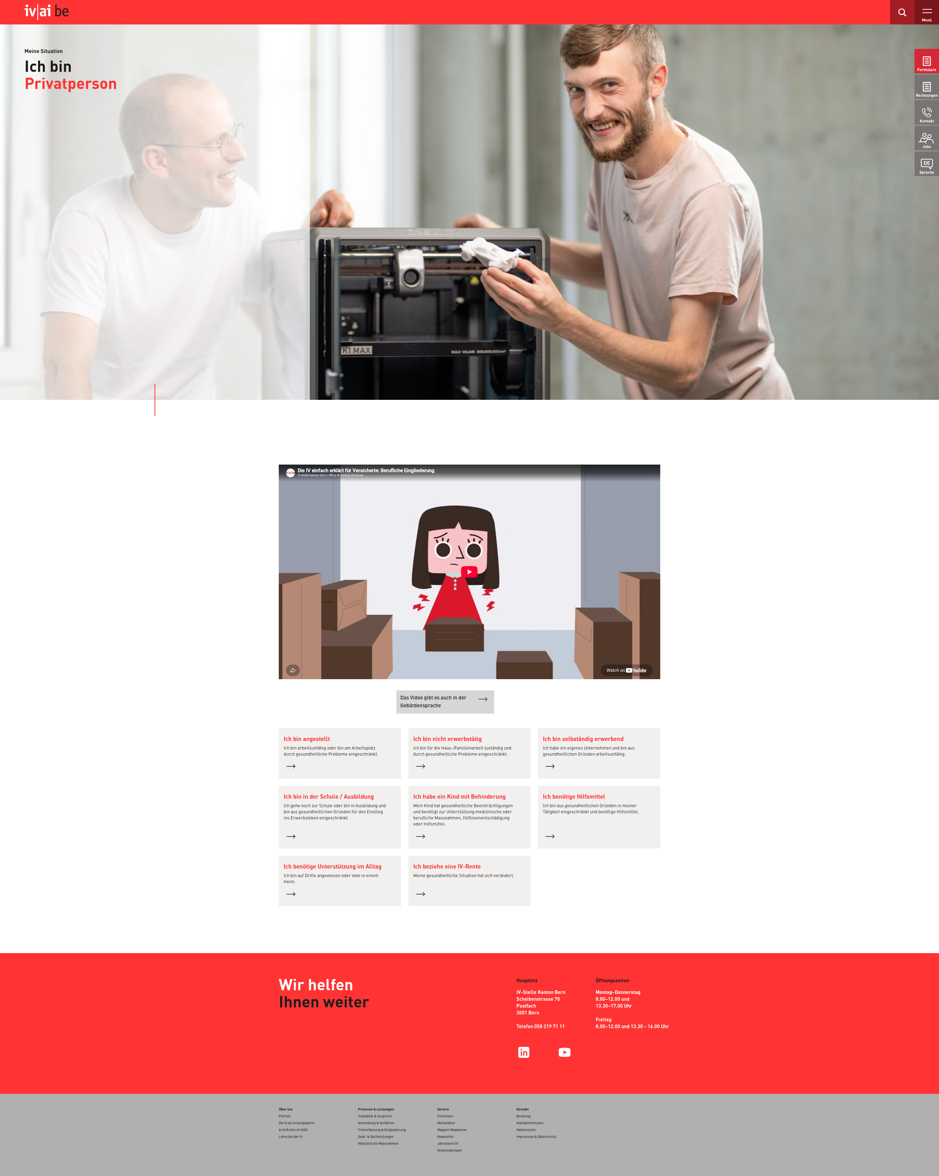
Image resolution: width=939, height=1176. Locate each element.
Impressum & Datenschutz (536, 1137)
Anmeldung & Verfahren (376, 1123)
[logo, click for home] (51, 12)
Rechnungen (927, 96)
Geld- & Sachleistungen (376, 1137)
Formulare (926, 70)
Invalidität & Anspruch (375, 1116)
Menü (927, 20)
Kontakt (927, 121)
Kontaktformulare (529, 1123)
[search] (902, 12)
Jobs (927, 147)
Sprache (926, 173)
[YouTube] (564, 1052)
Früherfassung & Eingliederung (382, 1130)
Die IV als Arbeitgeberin (296, 1123)
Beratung (523, 1116)
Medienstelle (526, 1130)
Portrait (285, 1116)
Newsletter (445, 1137)
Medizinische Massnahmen (378, 1143)
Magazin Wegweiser (452, 1130)
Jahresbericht (447, 1143)
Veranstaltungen (449, 1150)
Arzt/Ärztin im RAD (293, 1130)
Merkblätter (446, 1123)
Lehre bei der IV (290, 1137)
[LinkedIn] (523, 1052)
